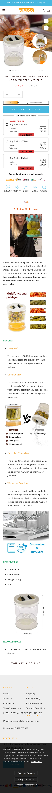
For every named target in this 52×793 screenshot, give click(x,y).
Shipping (30, 693)
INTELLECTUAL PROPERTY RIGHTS (14, 713)
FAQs (6, 693)
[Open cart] (48, 10)
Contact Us (8, 703)
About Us (7, 698)
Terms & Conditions (35, 708)
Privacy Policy (33, 698)
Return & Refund (34, 703)
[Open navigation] (3, 10)
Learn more (36, 761)
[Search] (43, 10)
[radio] (26, 127)
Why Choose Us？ (12, 708)
